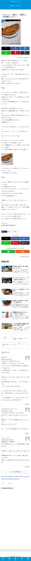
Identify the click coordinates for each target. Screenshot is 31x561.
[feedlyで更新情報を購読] (8, 251)
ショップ (5, 231)
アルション (4, 223)
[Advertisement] (14, 505)
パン (17, 231)
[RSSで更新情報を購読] (23, 251)
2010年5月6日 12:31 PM (6, 410)
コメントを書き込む (15, 471)
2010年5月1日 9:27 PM (6, 359)
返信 (27, 404)
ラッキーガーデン (10, 78)
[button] (25, 53)
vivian (3, 357)
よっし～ (3, 437)
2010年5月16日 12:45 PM (7, 439)
